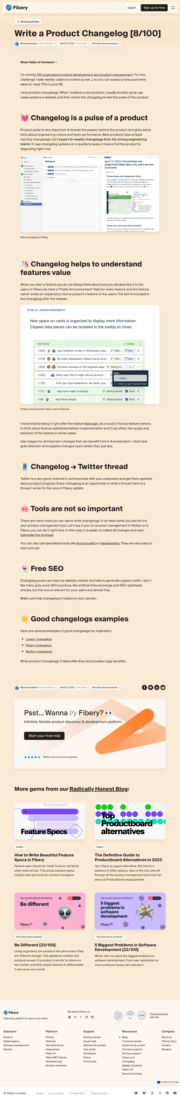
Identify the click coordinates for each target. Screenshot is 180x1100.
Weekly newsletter (132, 1066)
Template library (55, 1045)
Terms (39, 1093)
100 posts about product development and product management (85, 75)
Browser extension (56, 1066)
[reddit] (163, 687)
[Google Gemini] (81, 1017)
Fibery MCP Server (56, 1057)
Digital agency (12, 1041)
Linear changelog (39, 639)
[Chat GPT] (69, 1017)
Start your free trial (44, 736)
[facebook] (144, 687)
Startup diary (169, 1041)
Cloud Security (99, 1093)
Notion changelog (39, 651)
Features (51, 1041)
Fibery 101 (127, 1070)
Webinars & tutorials (94, 1045)
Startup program (131, 1053)
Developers (89, 1053)
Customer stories (132, 1041)
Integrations (52, 1049)
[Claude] (75, 1017)
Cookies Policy (77, 1093)
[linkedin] (156, 687)
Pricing (50, 1037)
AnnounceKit (86, 543)
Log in (132, 7)
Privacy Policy (56, 1093)
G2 (60, 757)
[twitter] (150, 687)
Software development (16, 1045)
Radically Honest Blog (98, 789)
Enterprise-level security (159, 1015)
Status (87, 1058)
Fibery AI (51, 1053)
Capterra (72, 757)
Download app (54, 1062)
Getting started (92, 1037)
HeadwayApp (110, 543)
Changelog (128, 1062)
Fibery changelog (39, 645)
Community (90, 1062)
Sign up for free (154, 7)
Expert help (89, 1041)
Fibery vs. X (128, 1057)
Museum (167, 1049)
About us (167, 1037)
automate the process (36, 535)
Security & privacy (132, 1074)
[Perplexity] (92, 1017)
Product (8, 1037)
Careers (166, 1045)
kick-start (91, 423)
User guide (89, 1049)
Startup (8, 1049)
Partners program (132, 1049)
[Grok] (86, 1017)
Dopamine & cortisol (133, 1045)
